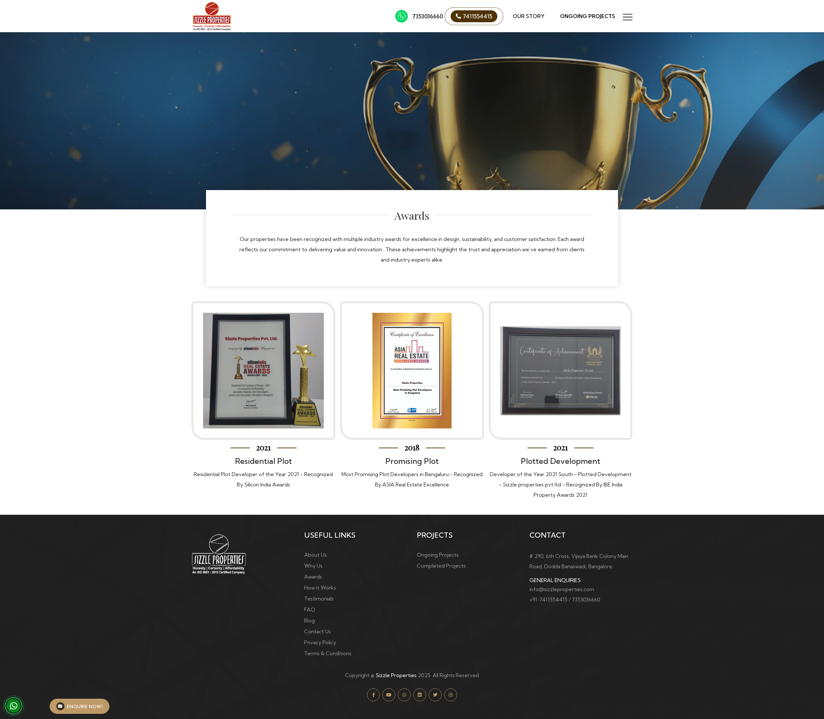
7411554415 (477, 16)
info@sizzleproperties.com (561, 589)
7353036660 (427, 16)
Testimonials (319, 598)
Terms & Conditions (327, 653)
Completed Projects (441, 565)
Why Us (313, 565)
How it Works (320, 587)
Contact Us (317, 631)
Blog (309, 620)
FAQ (309, 609)
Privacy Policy (320, 642)
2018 (263, 447)
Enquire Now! (85, 706)
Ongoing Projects (587, 16)
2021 (412, 447)
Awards (313, 576)
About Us (315, 554)
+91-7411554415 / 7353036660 (564, 599)
